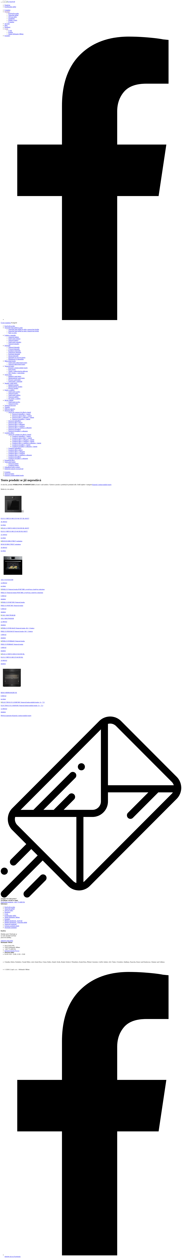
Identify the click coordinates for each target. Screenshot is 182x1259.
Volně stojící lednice (14, 339)
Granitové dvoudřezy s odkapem (18, 458)
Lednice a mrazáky (10, 335)
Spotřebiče (11, 18)
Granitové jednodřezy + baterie (21, 436)
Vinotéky (7, 407)
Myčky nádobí (9, 400)
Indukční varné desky (14, 376)
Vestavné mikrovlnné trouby (16, 364)
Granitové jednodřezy (14, 448)
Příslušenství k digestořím (16, 359)
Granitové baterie (13, 465)
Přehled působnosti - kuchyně (13, 921)
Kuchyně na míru (13, 13)
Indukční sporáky (13, 385)
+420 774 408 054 (19, 902)
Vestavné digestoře (14, 347)
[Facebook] (93, 319)
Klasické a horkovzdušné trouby (18, 368)
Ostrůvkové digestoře (14, 352)
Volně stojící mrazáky (14, 342)
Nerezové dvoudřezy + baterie (21, 419)
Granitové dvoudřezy (14, 457)
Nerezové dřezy (9, 410)
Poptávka (7, 5)
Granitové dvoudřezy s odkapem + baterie (24, 446)
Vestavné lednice (13, 340)
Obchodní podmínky (11, 927)
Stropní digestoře (13, 356)
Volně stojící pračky (14, 392)
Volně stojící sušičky (14, 395)
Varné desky (8, 374)
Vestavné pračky (13, 393)
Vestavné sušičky (13, 397)
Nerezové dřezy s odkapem (16, 424)
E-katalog (7, 10)
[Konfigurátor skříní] (4, 1)
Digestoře (7, 345)
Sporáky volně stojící (11, 383)
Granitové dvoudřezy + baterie (21, 445)
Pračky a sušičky (10, 390)
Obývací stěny (12, 17)
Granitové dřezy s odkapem (16, 451)
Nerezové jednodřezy (14, 421)
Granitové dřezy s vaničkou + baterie (23, 441)
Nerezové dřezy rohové (15, 422)
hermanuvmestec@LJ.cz (12, 951)
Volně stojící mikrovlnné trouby (17, 362)
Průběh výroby (12, 20)
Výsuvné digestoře (14, 349)
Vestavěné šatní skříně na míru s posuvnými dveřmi (23, 329)
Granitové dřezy (9, 433)
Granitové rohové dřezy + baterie (22, 438)
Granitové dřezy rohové (15, 450)
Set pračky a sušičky (14, 398)
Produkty (7, 12)
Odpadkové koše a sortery (12, 467)
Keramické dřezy (10, 460)
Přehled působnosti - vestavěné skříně (16, 922)
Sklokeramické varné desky (16, 378)
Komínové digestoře (14, 351)
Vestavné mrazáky (13, 344)
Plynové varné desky (14, 380)
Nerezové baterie (13, 463)
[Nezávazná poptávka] (5, 1)
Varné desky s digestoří (15, 381)
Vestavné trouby (9, 366)
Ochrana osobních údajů (12, 926)
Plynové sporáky (13, 388)
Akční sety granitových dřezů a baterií (19, 434)
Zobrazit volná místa (7, 941)
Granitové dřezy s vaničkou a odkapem (20, 455)
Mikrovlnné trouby (10, 361)
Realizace (7, 27)
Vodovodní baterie (10, 462)
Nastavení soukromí (10, 924)
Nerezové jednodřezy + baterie (21, 414)
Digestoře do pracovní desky (16, 357)
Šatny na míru (12, 333)
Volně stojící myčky (14, 402)
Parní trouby (12, 369)
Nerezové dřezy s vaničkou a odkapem (20, 428)
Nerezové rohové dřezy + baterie (22, 416)
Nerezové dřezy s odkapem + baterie (23, 417)
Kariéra (10, 32)
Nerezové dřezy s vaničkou (16, 426)
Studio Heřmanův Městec (16, 34)
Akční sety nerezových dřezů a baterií (19, 412)
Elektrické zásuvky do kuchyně (14, 469)
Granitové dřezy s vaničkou (16, 453)
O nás (6, 29)
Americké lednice (13, 337)
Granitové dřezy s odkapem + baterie (23, 439)
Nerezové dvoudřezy (14, 429)
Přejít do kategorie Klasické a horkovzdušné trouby (16, 715)
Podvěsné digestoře (14, 354)
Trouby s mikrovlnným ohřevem (18, 371)
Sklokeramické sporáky (15, 386)
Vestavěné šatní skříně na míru (14, 328)
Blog (6, 25)
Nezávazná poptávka (7, 902)
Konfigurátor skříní (10, 7)
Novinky (7, 24)
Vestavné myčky (13, 404)
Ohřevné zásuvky (10, 409)
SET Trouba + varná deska (16, 373)
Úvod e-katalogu (6, 323)
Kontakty (7, 36)
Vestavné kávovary (10, 405)
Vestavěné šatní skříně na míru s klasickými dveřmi (23, 331)
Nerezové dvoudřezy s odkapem (18, 431)
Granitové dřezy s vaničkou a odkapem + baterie (26, 443)
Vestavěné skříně (13, 15)
